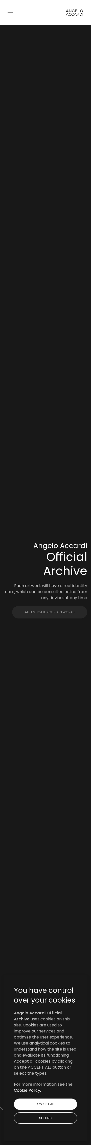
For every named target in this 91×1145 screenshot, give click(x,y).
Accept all (45, 1104)
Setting (45, 1118)
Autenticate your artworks (50, 612)
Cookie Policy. (27, 1090)
